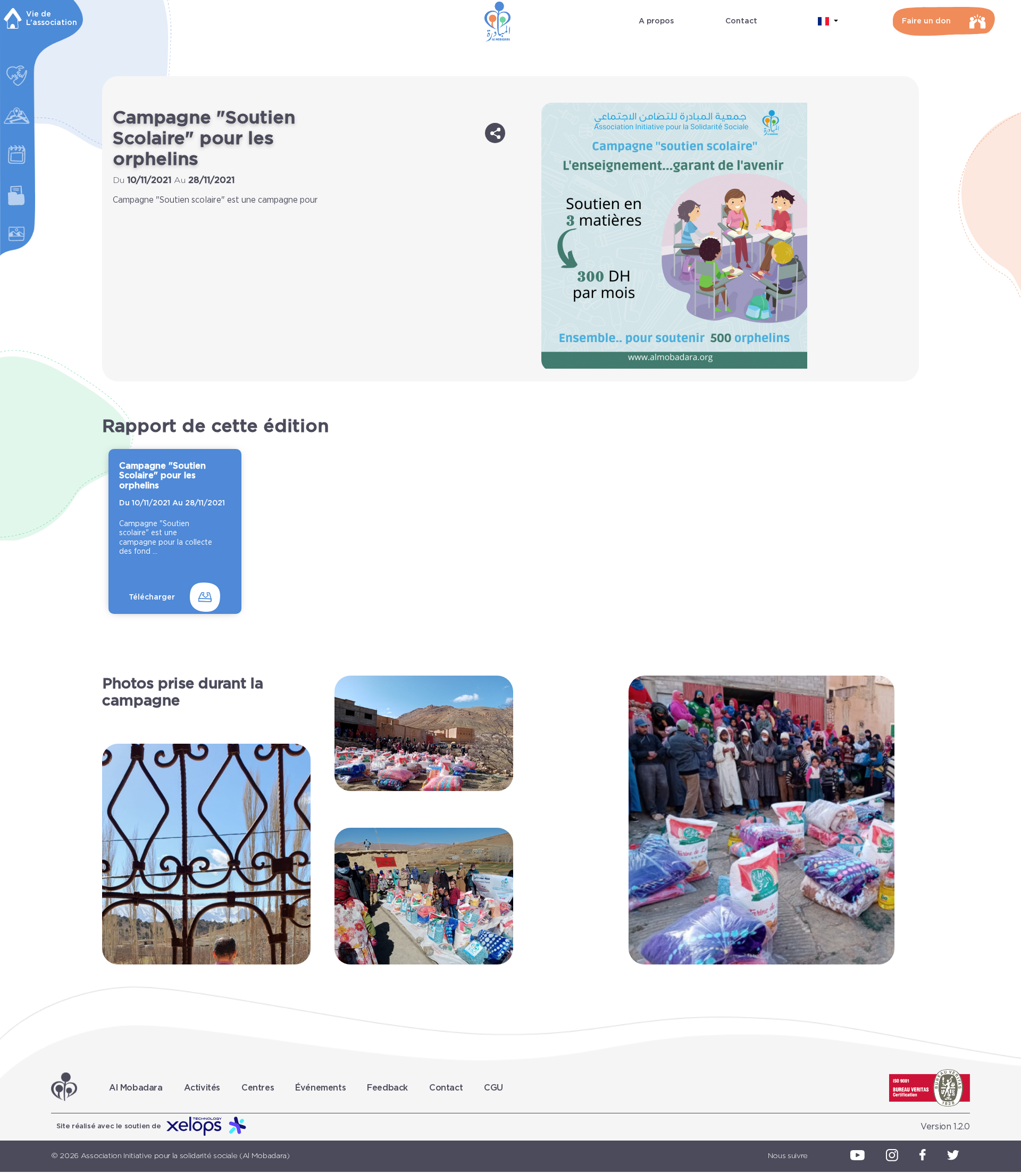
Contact (741, 21)
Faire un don (926, 21)
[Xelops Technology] (206, 1127)
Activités (202, 1088)
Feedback (387, 1088)
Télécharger (152, 597)
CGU (493, 1088)
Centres (257, 1088)
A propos (656, 21)
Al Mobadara (136, 1088)
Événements (320, 1088)
